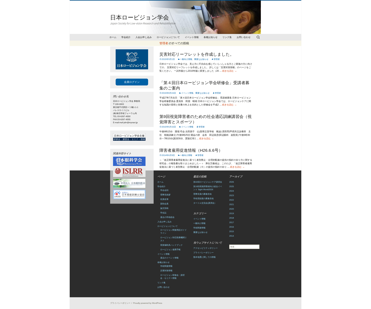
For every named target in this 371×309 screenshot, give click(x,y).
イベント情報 (192, 37)
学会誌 (163, 213)
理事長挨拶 (165, 195)
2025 (231, 186)
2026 (231, 182)
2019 (231, 213)
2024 (231, 191)
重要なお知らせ (201, 59)
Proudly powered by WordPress (147, 303)
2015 (231, 231)
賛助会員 (164, 204)
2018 (231, 218)
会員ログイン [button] (132, 82)
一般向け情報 (186, 59)
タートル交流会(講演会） (204, 203)
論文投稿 (164, 208)
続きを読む (229, 71)
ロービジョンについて (168, 37)
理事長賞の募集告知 (202, 194)
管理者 (163, 43)
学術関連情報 (166, 266)
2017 (231, 222)
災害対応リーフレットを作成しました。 (196, 54)
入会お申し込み (144, 37)
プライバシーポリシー (203, 252)
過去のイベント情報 (169, 258)
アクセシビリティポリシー (205, 248)
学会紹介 (126, 37)
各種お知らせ (211, 37)
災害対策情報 (166, 270)
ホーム (112, 37)
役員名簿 (164, 199)
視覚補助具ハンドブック (171, 245)
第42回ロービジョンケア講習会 (207, 182)
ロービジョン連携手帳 (170, 249)
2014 (231, 236)
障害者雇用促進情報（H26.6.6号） (191, 150)
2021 (231, 204)
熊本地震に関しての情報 (204, 257)
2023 (231, 195)
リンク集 (227, 37)
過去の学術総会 (167, 217)
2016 (231, 227)
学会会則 (164, 190)
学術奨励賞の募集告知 (203, 198)
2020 (231, 209)
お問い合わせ (244, 37)
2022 (231, 200)
